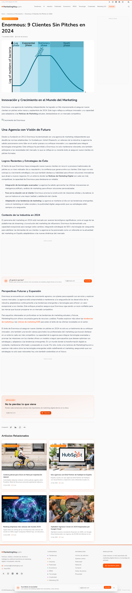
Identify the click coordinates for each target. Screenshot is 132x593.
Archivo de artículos (81, 555)
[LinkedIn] (116, 2)
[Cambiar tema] (128, 2)
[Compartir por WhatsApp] (20, 427)
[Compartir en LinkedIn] (15, 427)
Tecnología (82, 6)
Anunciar (111, 6)
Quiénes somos (80, 559)
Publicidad (58, 6)
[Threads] (122, 2)
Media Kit (78, 565)
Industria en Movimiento (15, 14)
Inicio (3, 14)
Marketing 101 (101, 6)
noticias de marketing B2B (29, 322)
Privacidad (78, 574)
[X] (109, 2)
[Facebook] (119, 2)
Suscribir (88, 281)
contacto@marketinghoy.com (13, 566)
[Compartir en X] (11, 427)
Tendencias (37, 6)
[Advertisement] (48, 257)
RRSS (75, 6)
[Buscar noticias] (128, 6)
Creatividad (91, 6)
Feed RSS (7, 569)
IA (44, 6)
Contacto (78, 568)
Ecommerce (67, 6)
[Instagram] (112, 2)
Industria (49, 6)
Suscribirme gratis (113, 566)
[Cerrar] (114, 588)
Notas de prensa (80, 571)
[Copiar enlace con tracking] (24, 427)
